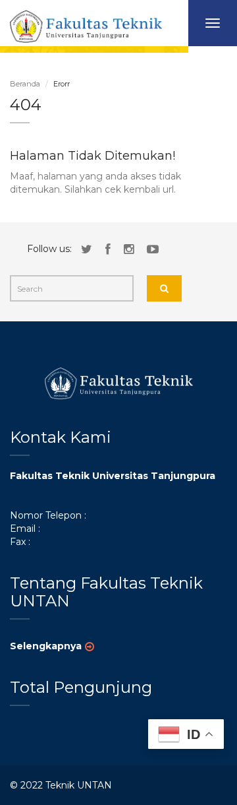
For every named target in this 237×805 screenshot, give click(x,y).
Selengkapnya (46, 646)
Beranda (25, 83)
